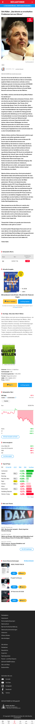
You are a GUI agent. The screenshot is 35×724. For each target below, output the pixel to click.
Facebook (8, 689)
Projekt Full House (16, 578)
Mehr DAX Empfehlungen (27, 549)
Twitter (8, 693)
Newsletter (4, 650)
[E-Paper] (14, 722)
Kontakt (8, 679)
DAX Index (3, 395)
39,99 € (14, 587)
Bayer (2, 481)
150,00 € (14, 600)
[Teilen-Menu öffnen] (26, 722)
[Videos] (3, 722)
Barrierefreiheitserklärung (9, 626)
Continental (4, 471)
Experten (4, 653)
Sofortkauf (13, 301)
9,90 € (14, 573)
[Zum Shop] (9, 722)
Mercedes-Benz (5, 478)
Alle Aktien (4, 644)
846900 (3, 397)
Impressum (4, 618)
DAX (3, 65)
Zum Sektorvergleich (7, 456)
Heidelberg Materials (6, 491)
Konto (16, 307)
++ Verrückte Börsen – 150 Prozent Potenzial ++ (17, 5)
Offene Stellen (5, 635)
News (15, 473)
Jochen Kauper (19, 69)
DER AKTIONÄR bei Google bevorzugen (11, 73)
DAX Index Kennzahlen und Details (10, 436)
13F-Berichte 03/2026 (17, 591)
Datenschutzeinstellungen (9, 629)
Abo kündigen (5, 638)
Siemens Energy (5, 494)
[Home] (20, 722)
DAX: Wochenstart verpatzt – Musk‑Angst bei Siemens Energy (14, 530)
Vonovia (3, 484)
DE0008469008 (11, 397)
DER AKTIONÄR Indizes (8, 661)
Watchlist (6, 401)
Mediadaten (4, 615)
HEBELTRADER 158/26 (17, 564)
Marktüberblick (5, 656)
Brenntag (3, 476)
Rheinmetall (4, 489)
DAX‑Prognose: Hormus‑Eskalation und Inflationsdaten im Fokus (13, 544)
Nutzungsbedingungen (8, 621)
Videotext (4, 632)
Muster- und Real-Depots (8, 659)
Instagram (9, 686)
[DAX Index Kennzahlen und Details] (17, 417)
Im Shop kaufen (25, 301)
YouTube (8, 682)
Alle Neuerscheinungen (29, 560)
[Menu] (33, 2)
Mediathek (4, 647)
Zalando (3, 473)
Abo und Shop (5, 664)
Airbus (3, 486)
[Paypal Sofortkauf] (10, 385)
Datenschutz (5, 624)
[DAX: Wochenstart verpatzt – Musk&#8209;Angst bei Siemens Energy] (17, 515)
